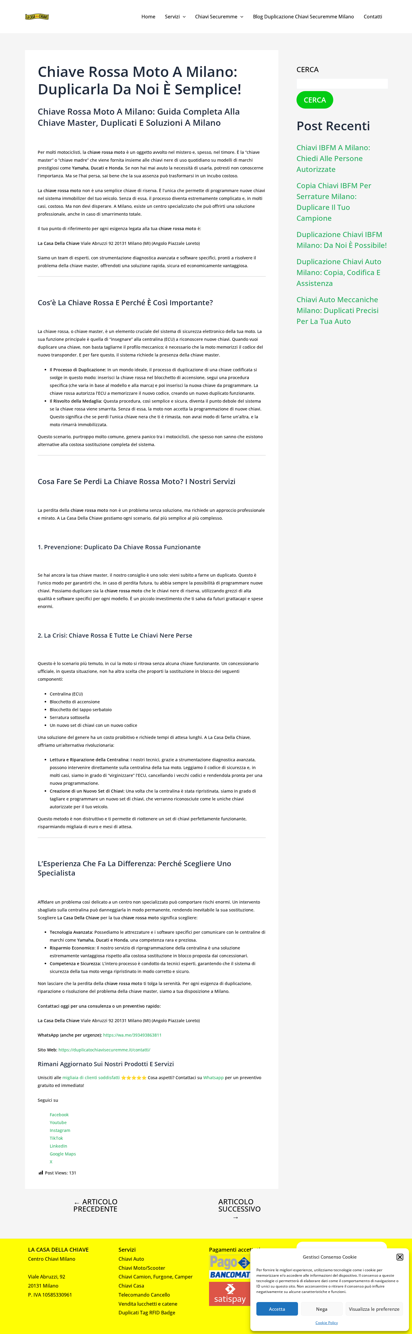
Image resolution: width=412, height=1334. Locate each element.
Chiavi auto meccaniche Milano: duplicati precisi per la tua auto (337, 310)
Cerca (307, 69)
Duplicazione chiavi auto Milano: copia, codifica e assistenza (339, 272)
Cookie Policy (326, 1322)
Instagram (60, 1130)
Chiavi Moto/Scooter (142, 1268)
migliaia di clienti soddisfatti (91, 1077)
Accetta (277, 1309)
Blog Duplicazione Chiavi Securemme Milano (303, 16)
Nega (322, 1309)
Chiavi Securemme (216, 16)
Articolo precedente (95, 1205)
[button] (400, 1257)
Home (148, 16)
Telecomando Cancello (144, 1294)
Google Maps (63, 1154)
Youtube (58, 1122)
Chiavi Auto (131, 1259)
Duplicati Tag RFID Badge (147, 1312)
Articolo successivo (239, 1209)
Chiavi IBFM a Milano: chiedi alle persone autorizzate (333, 158)
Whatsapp (213, 1077)
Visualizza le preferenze (374, 1309)
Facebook (59, 1114)
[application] (183, 16)
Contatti (373, 16)
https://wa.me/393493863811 (132, 1035)
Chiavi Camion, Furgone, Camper (156, 1276)
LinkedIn (58, 1146)
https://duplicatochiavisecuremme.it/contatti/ (104, 1050)
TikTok (56, 1138)
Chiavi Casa (131, 1285)
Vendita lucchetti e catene (148, 1304)
